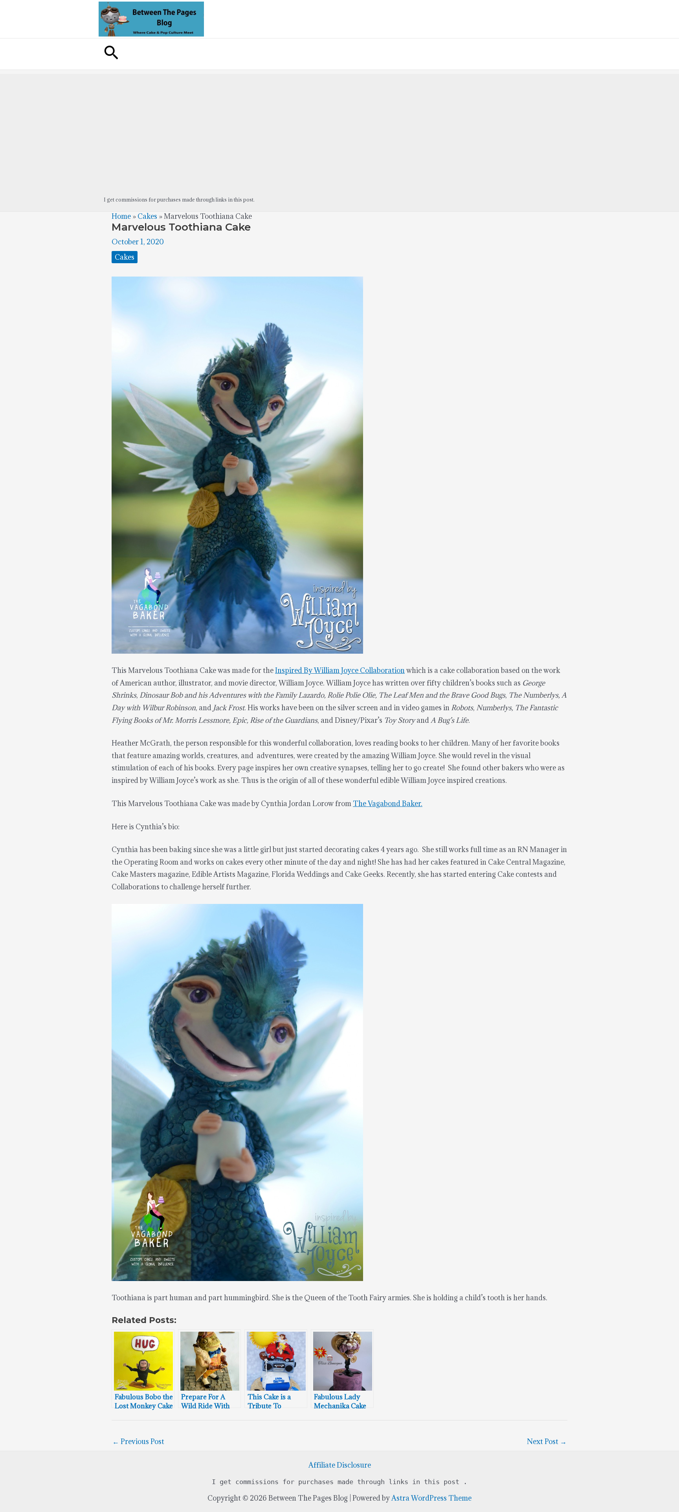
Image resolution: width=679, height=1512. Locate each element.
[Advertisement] (339, 129)
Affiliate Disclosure (339, 1465)
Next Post (547, 1441)
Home (121, 216)
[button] (111, 54)
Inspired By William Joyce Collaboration (340, 670)
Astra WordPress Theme (431, 1498)
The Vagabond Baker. (387, 803)
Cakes (147, 216)
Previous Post (138, 1441)
